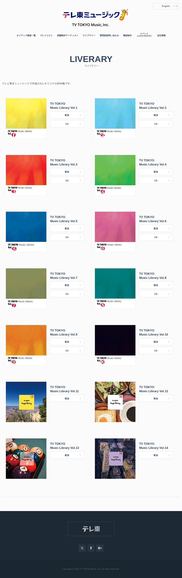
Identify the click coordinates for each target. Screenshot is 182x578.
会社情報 (161, 35)
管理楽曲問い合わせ (109, 35)
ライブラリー (89, 35)
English (166, 6)
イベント (144, 35)
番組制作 (127, 35)
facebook (91, 548)
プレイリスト (46, 35)
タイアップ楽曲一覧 (26, 35)
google (99, 548)
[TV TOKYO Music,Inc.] (91, 25)
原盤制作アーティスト (67, 35)
